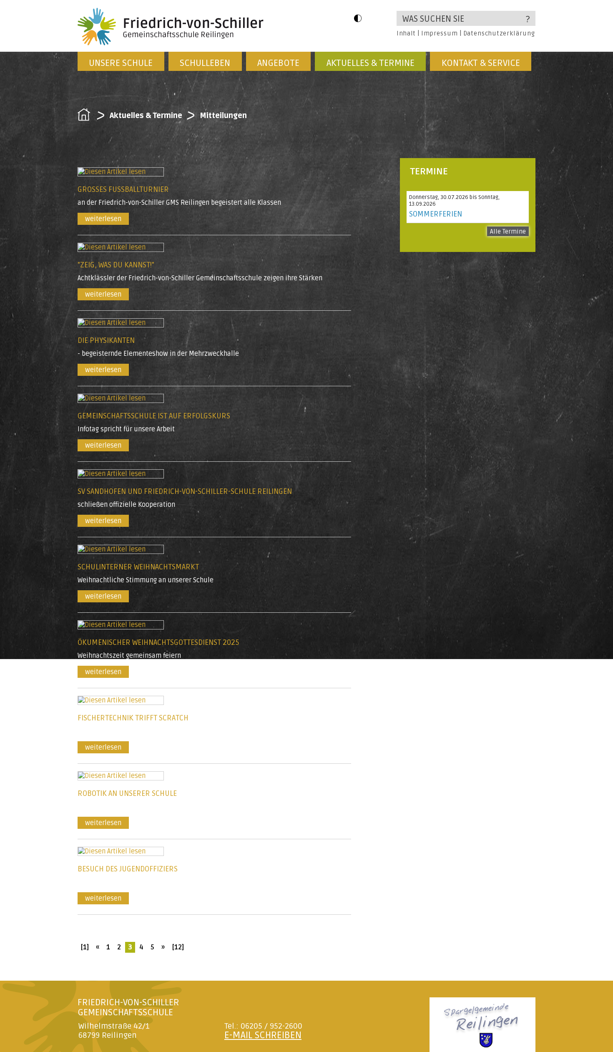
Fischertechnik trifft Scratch (133, 717)
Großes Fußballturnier (123, 189)
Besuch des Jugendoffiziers (128, 868)
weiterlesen (103, 219)
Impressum (439, 33)
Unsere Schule (121, 63)
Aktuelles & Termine (371, 63)
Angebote (278, 63)
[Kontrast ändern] (357, 18)
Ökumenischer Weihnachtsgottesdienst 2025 (158, 642)
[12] (178, 947)
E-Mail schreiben (262, 1035)
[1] (84, 947)
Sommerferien (435, 214)
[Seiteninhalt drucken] (501, 941)
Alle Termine (508, 231)
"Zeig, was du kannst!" (116, 264)
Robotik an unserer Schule (127, 793)
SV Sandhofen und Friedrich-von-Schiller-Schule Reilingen (185, 491)
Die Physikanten (106, 340)
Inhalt (406, 33)
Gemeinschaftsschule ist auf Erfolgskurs (154, 415)
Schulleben (205, 63)
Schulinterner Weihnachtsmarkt (138, 566)
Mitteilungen (223, 115)
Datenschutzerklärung (499, 33)
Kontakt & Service (481, 63)
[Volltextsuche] (466, 18)
